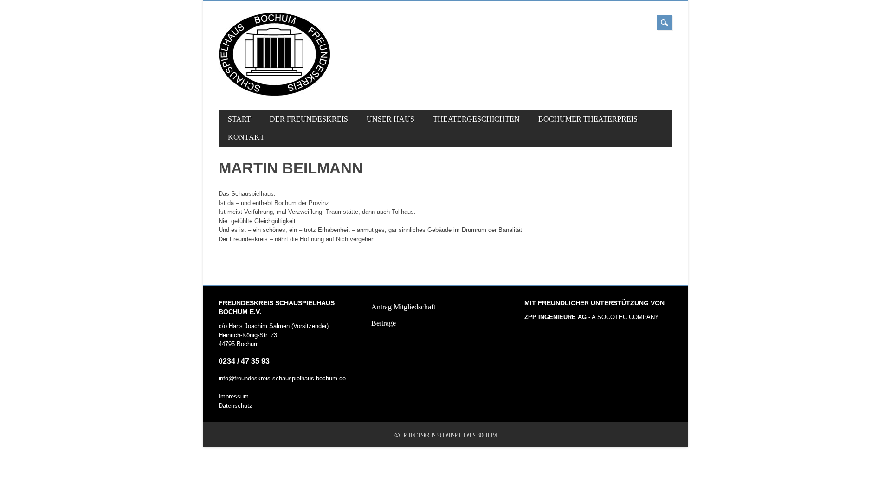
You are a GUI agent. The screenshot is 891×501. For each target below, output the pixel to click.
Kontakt (246, 137)
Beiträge (383, 323)
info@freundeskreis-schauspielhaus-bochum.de (282, 378)
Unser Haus (390, 119)
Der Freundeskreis (309, 119)
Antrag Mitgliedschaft (403, 307)
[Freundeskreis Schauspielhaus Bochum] (274, 93)
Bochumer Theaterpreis (588, 119)
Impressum (234, 396)
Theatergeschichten (476, 119)
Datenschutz (235, 405)
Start (239, 119)
